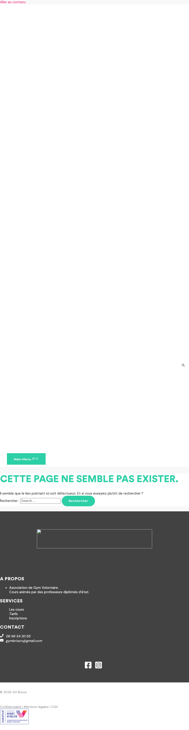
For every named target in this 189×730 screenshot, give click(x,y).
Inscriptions (18, 618)
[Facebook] (88, 668)
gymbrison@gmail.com (24, 641)
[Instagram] (98, 668)
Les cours (16, 609)
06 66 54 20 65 (18, 636)
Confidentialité (10, 707)
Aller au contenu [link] (13, 2)
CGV (54, 707)
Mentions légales (36, 707)
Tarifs (13, 614)
